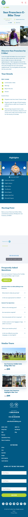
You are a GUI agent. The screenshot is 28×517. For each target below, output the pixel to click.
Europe (2, 455)
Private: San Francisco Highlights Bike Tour (11, 391)
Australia (3, 453)
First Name (14, 469)
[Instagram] (3, 503)
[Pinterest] (21, 503)
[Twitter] (10, 503)
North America (4, 458)
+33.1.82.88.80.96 (14, 417)
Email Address (14, 486)
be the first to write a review (14, 259)
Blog (16, 432)
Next (25, 37)
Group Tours (4, 429)
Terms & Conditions (5, 440)
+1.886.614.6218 (14, 412)
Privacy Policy (14, 513)
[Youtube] (17, 503)
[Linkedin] (14, 503)
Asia (2, 450)
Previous (3, 37)
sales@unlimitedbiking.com (14, 421)
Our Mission (17, 429)
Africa (2, 447)
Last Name (14, 477)
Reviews (3, 435)
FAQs (2, 432)
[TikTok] (24, 503)
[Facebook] (6, 503)
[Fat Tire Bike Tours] (3, 2)
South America (4, 461)
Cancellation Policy (5, 437)
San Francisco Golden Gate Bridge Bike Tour (13, 365)
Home (14, 511)
